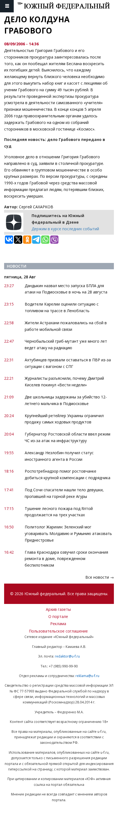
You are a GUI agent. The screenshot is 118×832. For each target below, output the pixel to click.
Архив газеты (58, 609)
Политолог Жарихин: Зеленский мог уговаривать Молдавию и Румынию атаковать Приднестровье (68, 533)
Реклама (58, 623)
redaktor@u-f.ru (67, 656)
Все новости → (99, 577)
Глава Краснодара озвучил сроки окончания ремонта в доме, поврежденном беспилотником (66, 559)
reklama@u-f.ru (87, 675)
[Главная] (67, 6)
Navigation (7, 6)
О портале (58, 616)
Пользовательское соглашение (58, 631)
